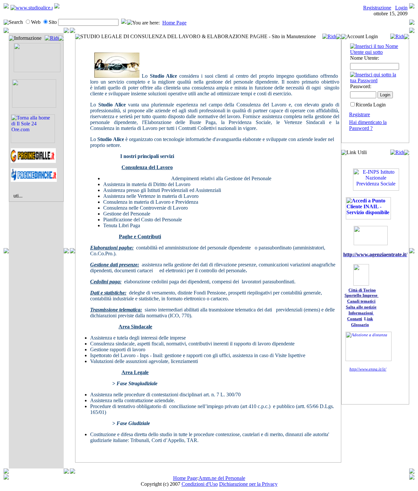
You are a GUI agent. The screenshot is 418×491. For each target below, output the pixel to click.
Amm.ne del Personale (222, 478)
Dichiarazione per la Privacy (248, 484)
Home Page (174, 22)
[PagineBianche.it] (34, 180)
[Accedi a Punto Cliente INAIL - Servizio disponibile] (368, 217)
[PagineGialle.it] (33, 161)
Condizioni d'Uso (200, 484)
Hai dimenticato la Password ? (368, 125)
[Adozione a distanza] (369, 359)
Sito (53, 22)
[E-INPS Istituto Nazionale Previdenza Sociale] (376, 189)
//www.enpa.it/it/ (371, 369)
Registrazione (377, 7)
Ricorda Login (371, 104)
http (353, 369)
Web (35, 22)
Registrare (359, 114)
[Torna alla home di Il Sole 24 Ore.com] (33, 141)
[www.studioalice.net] (31, 7)
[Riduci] (51, 38)
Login (401, 7)
